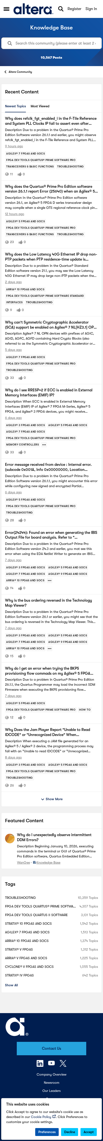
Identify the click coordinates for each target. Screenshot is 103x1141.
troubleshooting (20, 898)
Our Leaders (51, 1091)
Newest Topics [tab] (15, 106)
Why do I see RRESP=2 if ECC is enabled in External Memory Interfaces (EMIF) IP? (48, 392)
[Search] (61, 9)
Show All (11, 985)
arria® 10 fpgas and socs (27, 941)
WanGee (23, 862)
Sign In (91, 9)
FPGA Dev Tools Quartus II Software (36, 915)
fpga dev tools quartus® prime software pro (41, 906)
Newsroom (51, 1082)
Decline (69, 1132)
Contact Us (51, 1048)
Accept (89, 1132)
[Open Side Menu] (6, 8)
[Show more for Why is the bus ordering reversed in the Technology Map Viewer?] (49, 648)
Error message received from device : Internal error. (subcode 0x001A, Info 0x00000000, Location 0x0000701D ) (48, 467)
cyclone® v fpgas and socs (29, 967)
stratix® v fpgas (19, 949)
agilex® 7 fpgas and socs (27, 932)
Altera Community (20, 72)
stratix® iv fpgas (19, 975)
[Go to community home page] (33, 9)
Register (74, 9)
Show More (54, 799)
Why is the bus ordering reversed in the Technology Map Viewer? (48, 603)
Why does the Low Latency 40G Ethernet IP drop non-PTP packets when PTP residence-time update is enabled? (51, 257)
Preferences (47, 1132)
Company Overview (51, 1074)
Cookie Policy (41, 1117)
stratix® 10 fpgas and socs (28, 923)
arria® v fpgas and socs (26, 958)
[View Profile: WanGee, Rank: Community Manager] (10, 838)
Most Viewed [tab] (40, 106)
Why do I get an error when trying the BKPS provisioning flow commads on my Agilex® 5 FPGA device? (47, 671)
